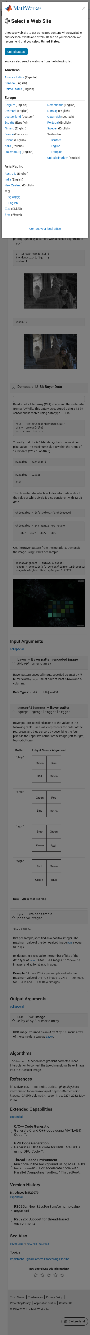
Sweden (52, 128)
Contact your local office (45, 228)
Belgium (10, 105)
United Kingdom (57, 157)
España (9, 122)
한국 (7, 214)
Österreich (54, 116)
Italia (8, 146)
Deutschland (13, 116)
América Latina (14, 77)
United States (13, 89)
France (9, 134)
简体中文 (14, 197)
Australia (10, 173)
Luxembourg (13, 152)
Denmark (10, 110)
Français (56, 152)
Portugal (53, 122)
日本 (7, 208)
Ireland (9, 140)
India (8, 179)
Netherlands (55, 105)
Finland (9, 128)
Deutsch (56, 140)
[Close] (84, 8)
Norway (52, 110)
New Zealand (13, 185)
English (55, 146)
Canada (10, 83)
